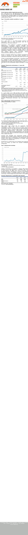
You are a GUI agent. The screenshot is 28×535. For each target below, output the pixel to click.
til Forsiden (16, 4)
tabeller (7, 9)
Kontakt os (16, 2)
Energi (15, 6)
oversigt (2, 9)
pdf (11, 9)
